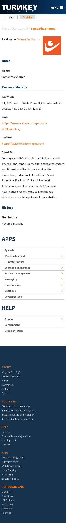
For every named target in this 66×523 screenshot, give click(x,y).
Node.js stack (9, 496)
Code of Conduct (11, 376)
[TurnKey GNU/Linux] (20, 11)
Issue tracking (13, 285)
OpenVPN (7, 491)
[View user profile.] (52, 45)
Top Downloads (13, 487)
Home (5, 28)
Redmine (6, 512)
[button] (57, 8)
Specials (9, 250)
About (6, 367)
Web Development (11, 466)
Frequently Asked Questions (16, 436)
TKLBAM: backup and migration (18, 414)
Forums (9, 319)
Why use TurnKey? (11, 372)
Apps (8, 239)
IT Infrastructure (14, 261)
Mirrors (5, 380)
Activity (27, 17)
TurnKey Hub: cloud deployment (18, 410)
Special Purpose (10, 478)
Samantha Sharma (29, 39)
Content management (17, 267)
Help (8, 307)
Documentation (14, 330)
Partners (6, 389)
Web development (15, 256)
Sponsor (6, 393)
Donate (6, 444)
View (13, 17)
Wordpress (7, 504)
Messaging (11, 279)
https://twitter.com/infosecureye (23, 143)
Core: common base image (16, 406)
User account (20, 28)
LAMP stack (8, 500)
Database (10, 290)
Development (12, 324)
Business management (18, 273)
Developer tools (14, 296)
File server (7, 508)
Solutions (9, 401)
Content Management (13, 457)
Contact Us (7, 384)
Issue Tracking (9, 470)
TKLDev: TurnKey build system (17, 419)
